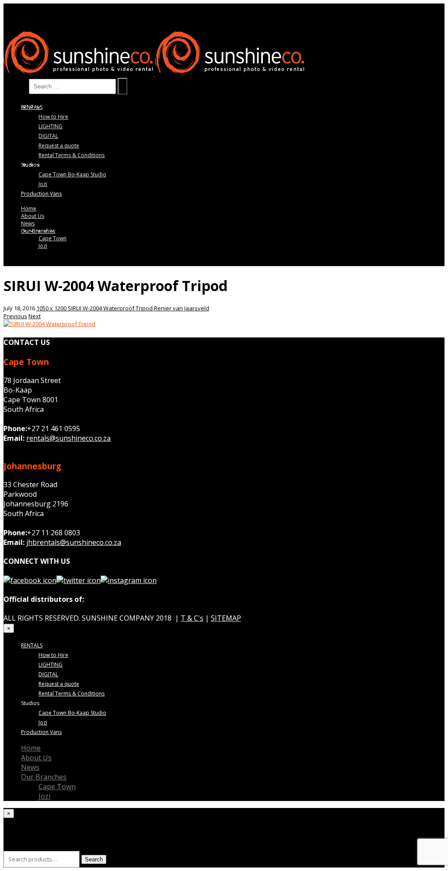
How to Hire (53, 116)
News (28, 223)
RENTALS (31, 107)
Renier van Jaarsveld (181, 308)
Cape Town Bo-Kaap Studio (72, 174)
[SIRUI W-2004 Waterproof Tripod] (49, 324)
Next (34, 316)
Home (28, 208)
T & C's (192, 618)
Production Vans (41, 193)
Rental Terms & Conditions (71, 155)
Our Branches (38, 231)
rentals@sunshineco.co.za (68, 438)
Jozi (42, 184)
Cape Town (52, 238)
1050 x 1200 (52, 308)
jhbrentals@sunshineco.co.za (73, 542)
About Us (32, 216)
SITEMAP (226, 618)
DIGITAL (48, 136)
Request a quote (58, 145)
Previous (15, 316)
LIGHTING (50, 126)
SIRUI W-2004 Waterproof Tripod (111, 308)
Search (15, 86)
